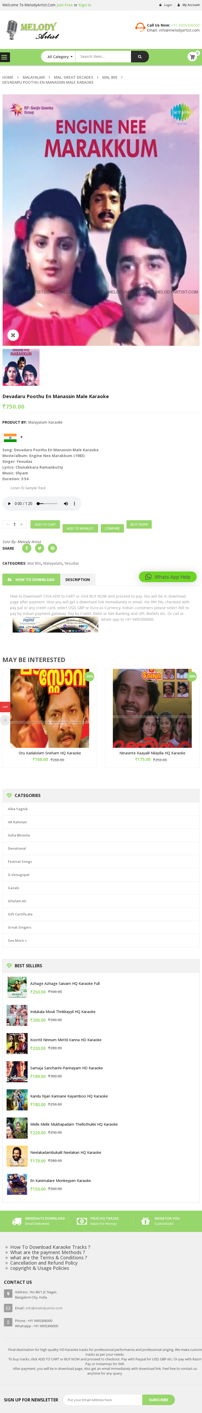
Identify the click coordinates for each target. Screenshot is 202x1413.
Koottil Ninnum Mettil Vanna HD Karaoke (66, 1039)
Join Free (64, 4)
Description (77, 579)
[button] (168, 577)
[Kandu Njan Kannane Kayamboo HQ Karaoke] (17, 1099)
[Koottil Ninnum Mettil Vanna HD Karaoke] (17, 1043)
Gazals (13, 887)
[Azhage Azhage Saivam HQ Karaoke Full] (17, 987)
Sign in (85, 4)
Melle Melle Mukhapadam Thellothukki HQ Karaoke (74, 1124)
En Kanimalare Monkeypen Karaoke (60, 1180)
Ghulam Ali (17, 901)
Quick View (50, 698)
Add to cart (45, 524)
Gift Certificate (20, 914)
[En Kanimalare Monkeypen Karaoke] (17, 1184)
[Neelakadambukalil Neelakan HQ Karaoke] (17, 1156)
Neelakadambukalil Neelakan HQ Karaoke (65, 1152)
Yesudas (71, 563)
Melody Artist (29, 541)
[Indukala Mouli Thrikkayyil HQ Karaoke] (17, 1015)
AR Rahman (17, 822)
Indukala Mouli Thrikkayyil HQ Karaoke (62, 1011)
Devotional (17, 848)
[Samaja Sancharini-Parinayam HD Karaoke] (17, 1071)
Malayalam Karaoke (45, 422)
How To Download (35, 579)
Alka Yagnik (18, 808)
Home (7, 77)
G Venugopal (18, 874)
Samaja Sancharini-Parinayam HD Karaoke (66, 1067)
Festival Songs (20, 861)
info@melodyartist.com (179, 30)
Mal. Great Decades (73, 77)
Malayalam (34, 77)
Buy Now (139, 524)
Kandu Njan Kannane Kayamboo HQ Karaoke (69, 1096)
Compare (112, 528)
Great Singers (19, 927)
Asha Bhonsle (19, 835)
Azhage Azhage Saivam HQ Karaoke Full (65, 983)
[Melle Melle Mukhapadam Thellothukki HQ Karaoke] (17, 1128)
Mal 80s (109, 77)
